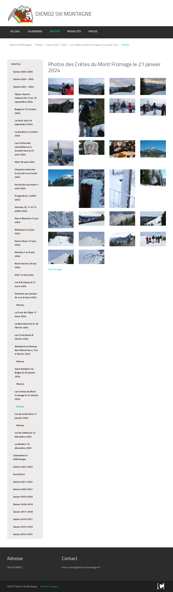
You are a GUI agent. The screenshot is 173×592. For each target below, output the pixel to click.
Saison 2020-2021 (23, 489)
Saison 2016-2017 (23, 519)
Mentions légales (49, 586)
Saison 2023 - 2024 (56, 44)
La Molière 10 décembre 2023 (23, 445)
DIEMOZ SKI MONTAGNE (63, 14)
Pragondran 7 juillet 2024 (25, 197)
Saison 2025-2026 (23, 71)
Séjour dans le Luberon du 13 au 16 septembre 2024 (25, 97)
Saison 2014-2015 (23, 534)
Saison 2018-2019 (23, 504)
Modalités (74, 31)
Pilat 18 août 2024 (24, 162)
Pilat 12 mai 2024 (24, 275)
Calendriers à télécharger (20, 457)
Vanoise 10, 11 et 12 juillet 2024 (25, 208)
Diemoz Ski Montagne (21, 44)
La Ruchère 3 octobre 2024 (26, 133)
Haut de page (54, 269)
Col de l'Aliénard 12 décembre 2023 (25, 434)
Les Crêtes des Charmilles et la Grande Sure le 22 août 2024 (24, 148)
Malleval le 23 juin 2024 (24, 231)
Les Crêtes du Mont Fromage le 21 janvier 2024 (94, 44)
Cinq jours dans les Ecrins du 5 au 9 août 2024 (26, 173)
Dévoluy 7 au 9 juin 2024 (25, 254)
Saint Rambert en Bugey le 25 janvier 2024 (25, 372)
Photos (55, 31)
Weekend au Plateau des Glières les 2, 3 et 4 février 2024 (26, 350)
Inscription (19, 474)
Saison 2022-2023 (23, 466)
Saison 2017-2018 (23, 511)
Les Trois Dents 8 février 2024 (24, 336)
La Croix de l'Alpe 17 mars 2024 (25, 314)
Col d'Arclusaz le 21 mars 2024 (25, 284)
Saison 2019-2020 (23, 496)
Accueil (15, 31)
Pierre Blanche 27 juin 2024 (27, 220)
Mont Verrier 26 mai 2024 (25, 265)
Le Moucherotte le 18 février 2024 (26, 325)
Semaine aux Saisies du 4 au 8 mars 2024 (26, 295)
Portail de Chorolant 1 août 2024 (27, 186)
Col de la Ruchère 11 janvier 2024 (26, 415)
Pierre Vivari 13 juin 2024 (25, 242)
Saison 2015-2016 (23, 526)
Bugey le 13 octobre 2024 (25, 111)
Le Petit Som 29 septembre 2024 (24, 122)
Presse (93, 31)
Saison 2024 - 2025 (23, 79)
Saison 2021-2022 (23, 481)
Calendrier (35, 31)
